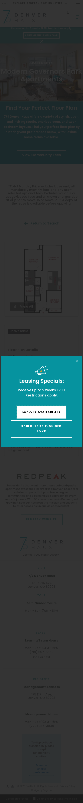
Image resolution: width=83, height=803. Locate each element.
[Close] (77, 360)
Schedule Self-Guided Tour (41, 429)
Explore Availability (41, 412)
